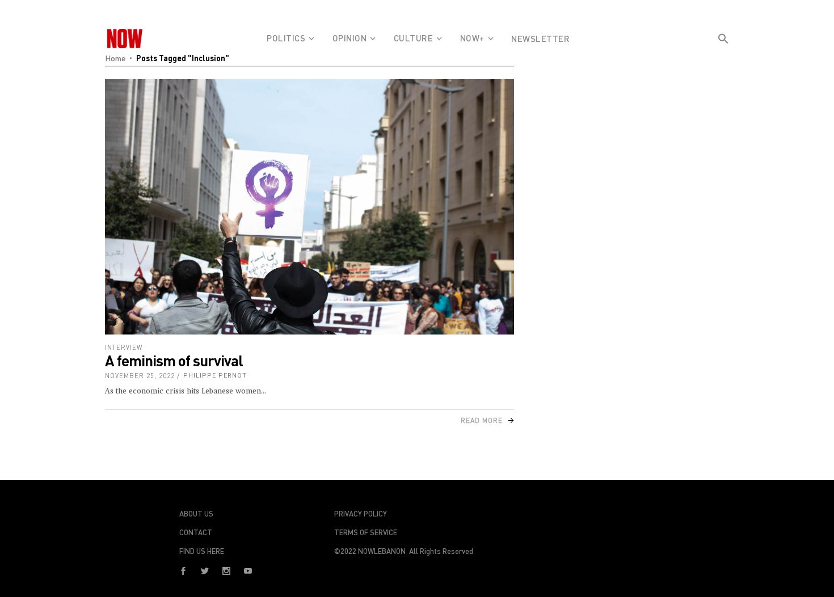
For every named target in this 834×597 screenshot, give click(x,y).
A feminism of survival (174, 360)
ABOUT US (196, 513)
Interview (123, 347)
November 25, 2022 (140, 375)
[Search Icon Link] (723, 59)
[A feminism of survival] (309, 207)
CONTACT (195, 532)
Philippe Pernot (215, 375)
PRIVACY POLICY (360, 513)
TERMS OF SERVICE (365, 532)
